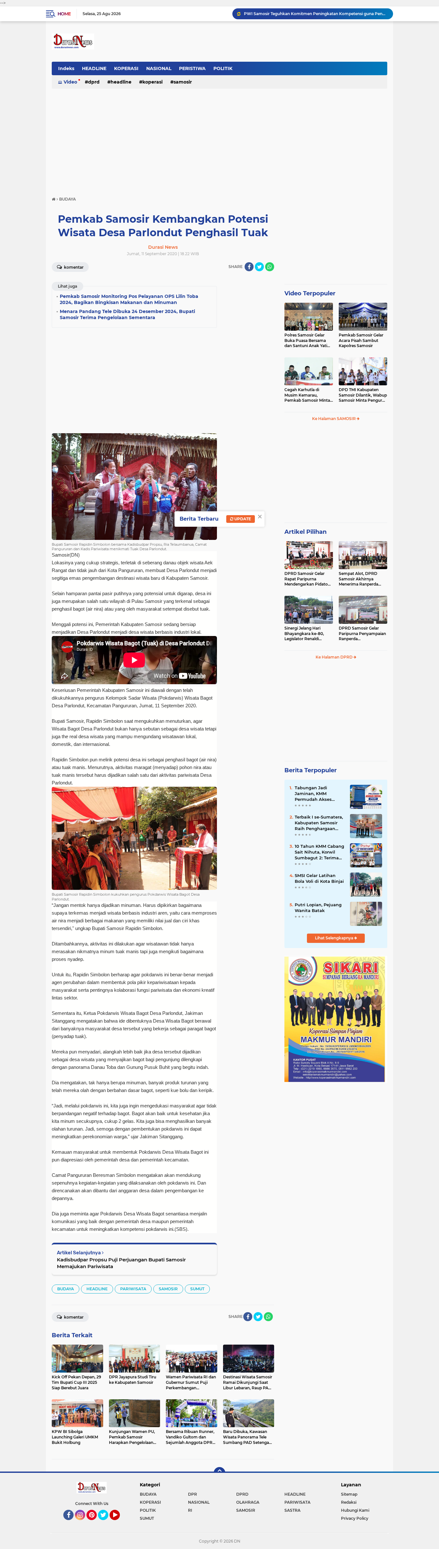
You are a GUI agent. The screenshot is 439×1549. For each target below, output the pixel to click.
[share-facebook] (249, 266)
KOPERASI (126, 68)
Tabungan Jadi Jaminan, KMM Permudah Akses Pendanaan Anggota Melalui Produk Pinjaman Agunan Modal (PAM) (317, 793)
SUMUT (197, 1288)
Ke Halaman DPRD (335, 657)
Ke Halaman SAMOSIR (334, 418)
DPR (192, 1494)
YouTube (119, 1523)
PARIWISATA (133, 1288)
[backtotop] (219, 1473)
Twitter (106, 1523)
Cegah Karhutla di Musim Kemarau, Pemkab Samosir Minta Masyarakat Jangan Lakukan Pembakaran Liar (307, 395)
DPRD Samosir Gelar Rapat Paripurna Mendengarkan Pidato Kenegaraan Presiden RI (307, 579)
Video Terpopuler (310, 293)
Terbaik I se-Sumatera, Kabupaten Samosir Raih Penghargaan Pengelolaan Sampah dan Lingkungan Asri (319, 823)
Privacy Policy (354, 1518)
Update (242, 518)
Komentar (73, 267)
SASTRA (292, 1510)
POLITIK (222, 68)
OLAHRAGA (247, 1502)
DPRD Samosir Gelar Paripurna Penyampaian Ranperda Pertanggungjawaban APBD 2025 (362, 634)
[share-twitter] (259, 266)
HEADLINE (94, 68)
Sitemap (349, 1494)
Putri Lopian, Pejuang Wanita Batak (318, 907)
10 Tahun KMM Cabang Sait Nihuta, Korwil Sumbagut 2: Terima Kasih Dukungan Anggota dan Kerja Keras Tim (319, 852)
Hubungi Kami (355, 1510)
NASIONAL (158, 68)
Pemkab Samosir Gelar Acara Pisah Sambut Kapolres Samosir (361, 340)
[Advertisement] (219, 139)
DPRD (94, 82)
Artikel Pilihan (305, 531)
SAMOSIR (183, 82)
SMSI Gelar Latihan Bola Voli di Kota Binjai (319, 878)
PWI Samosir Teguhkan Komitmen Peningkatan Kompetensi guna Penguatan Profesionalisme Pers (315, 13)
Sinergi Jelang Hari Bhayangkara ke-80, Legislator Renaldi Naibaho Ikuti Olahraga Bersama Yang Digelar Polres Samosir (306, 634)
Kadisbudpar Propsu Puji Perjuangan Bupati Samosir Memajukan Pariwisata (121, 1263)
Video (70, 82)
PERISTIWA (192, 68)
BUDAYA (65, 1288)
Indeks (66, 68)
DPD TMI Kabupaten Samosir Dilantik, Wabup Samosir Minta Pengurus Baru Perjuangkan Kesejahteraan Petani (363, 395)
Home (64, 14)
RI (190, 1510)
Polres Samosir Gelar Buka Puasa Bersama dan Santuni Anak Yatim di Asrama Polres (307, 341)
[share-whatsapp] (269, 266)
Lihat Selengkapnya (334, 938)
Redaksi (348, 1502)
